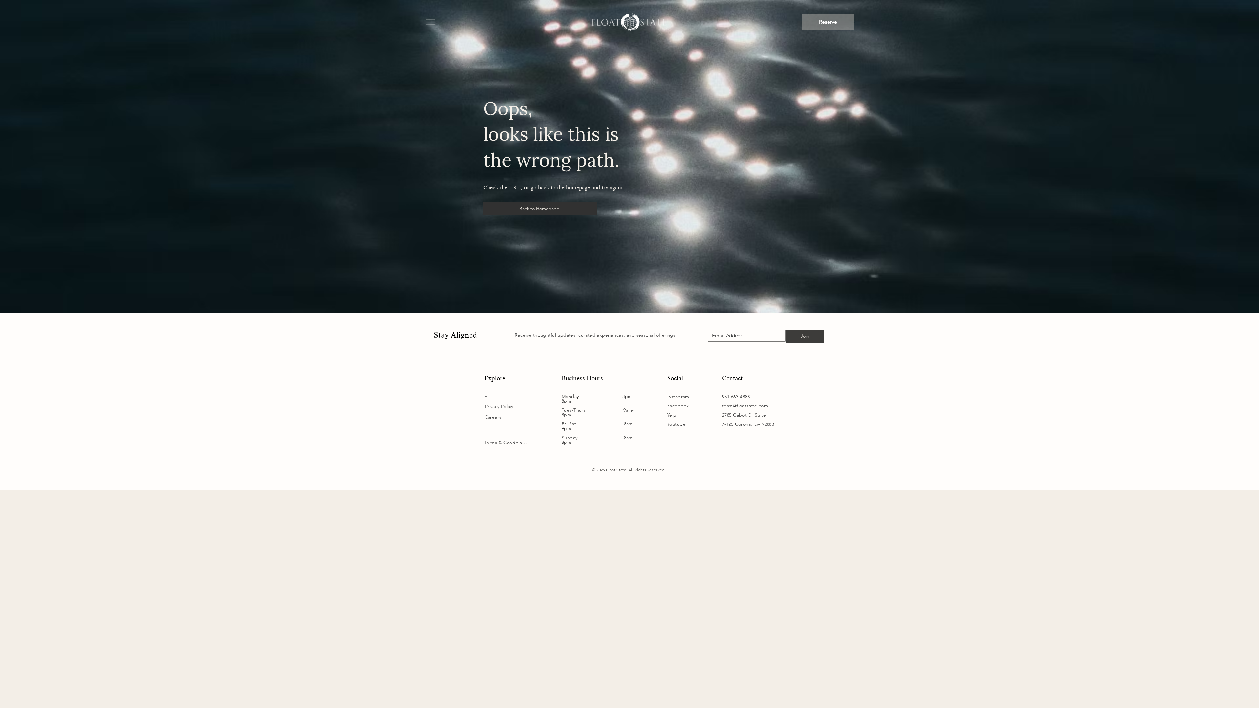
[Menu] (430, 22)
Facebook (678, 406)
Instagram (678, 397)
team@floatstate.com (745, 406)
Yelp (672, 415)
